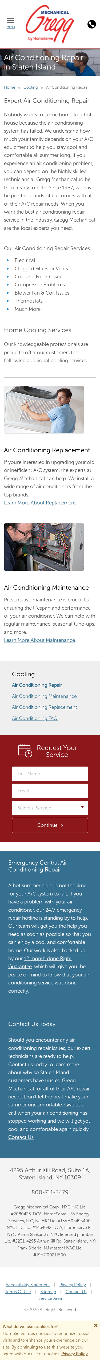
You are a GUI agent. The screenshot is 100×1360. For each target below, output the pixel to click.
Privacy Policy (72, 1284)
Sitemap (48, 1291)
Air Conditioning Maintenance (44, 696)
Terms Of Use (18, 1291)
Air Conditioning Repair (37, 685)
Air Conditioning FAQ (35, 718)
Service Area (50, 1298)
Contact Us (21, 1137)
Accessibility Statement (28, 1284)
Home (10, 87)
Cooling (31, 87)
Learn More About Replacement (40, 503)
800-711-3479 (50, 1192)
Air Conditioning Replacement (44, 707)
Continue (47, 825)
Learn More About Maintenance (39, 640)
